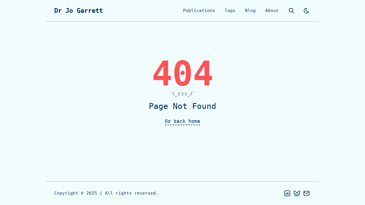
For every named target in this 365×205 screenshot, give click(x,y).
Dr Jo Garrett (78, 10)
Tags (230, 10)
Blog (250, 10)
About (272, 10)
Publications (199, 10)
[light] (306, 10)
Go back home (182, 121)
